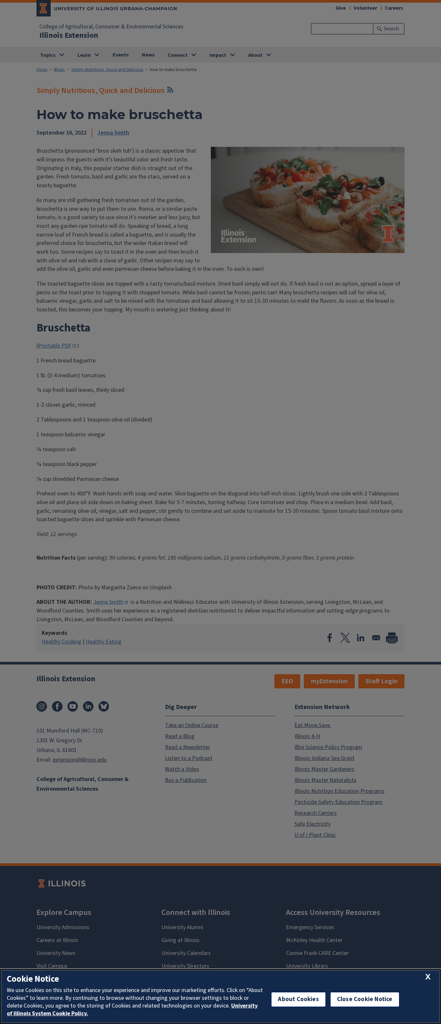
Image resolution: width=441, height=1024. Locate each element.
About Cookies (298, 999)
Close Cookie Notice (365, 999)
